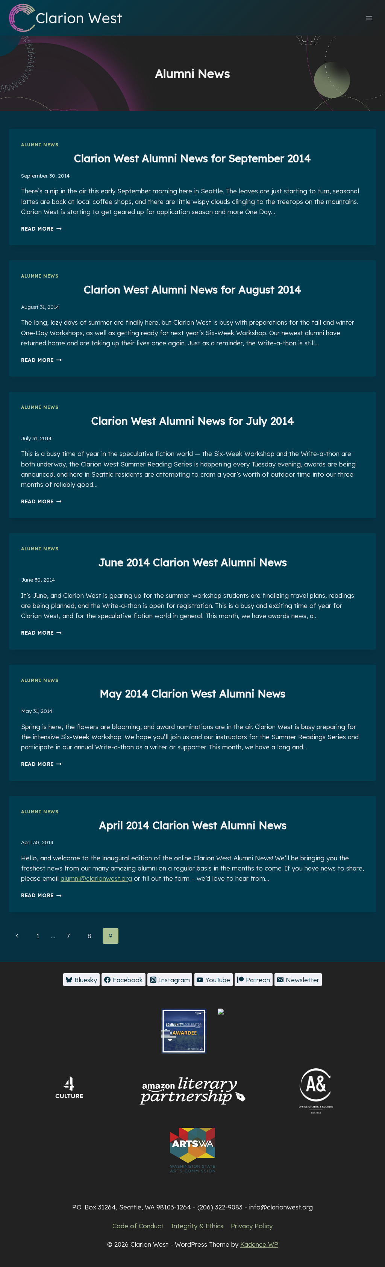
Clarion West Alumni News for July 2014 (192, 420)
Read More (41, 228)
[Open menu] (369, 18)
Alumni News (40, 144)
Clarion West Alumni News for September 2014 (192, 158)
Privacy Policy (252, 1226)
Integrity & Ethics (197, 1226)
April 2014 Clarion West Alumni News (192, 825)
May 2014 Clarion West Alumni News (192, 693)
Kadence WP (259, 1244)
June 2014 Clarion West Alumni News (192, 562)
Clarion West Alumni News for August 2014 (192, 289)
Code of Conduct (138, 1226)
